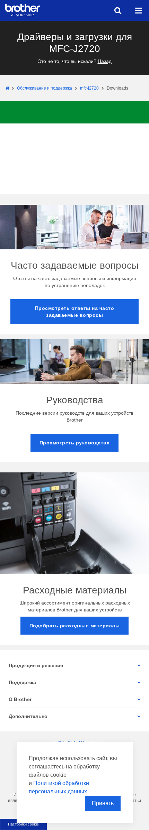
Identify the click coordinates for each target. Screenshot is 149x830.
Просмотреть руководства (75, 442)
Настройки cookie (23, 824)
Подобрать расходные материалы (74, 625)
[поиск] (117, 10)
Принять (103, 803)
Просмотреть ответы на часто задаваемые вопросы (74, 311)
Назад (105, 61)
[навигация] (138, 10)
